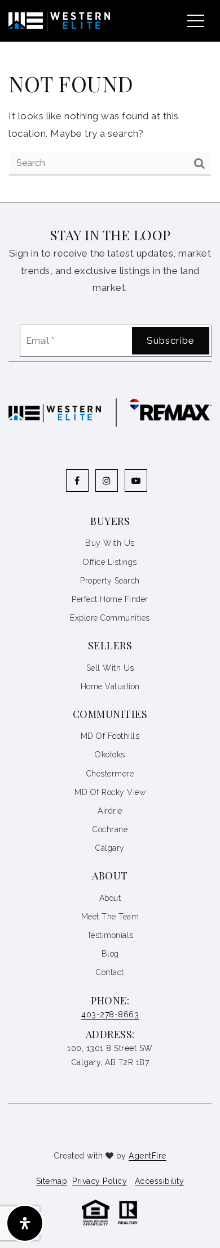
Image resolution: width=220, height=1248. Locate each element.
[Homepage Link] (110, 1212)
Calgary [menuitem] (110, 847)
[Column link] (55, 20)
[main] (110, 101)
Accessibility (159, 1181)
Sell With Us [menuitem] (110, 667)
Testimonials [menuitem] (110, 935)
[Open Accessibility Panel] (25, 1223)
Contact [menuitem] (110, 972)
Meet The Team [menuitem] (110, 916)
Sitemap (52, 1181)
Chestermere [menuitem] (110, 773)
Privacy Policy (99, 1181)
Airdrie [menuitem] (110, 810)
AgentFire (147, 1155)
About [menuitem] (110, 898)
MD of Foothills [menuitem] (110, 735)
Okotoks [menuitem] (110, 754)
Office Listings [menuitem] (110, 562)
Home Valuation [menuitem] (110, 686)
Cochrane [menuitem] (110, 829)
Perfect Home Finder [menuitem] (110, 599)
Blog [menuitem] (110, 953)
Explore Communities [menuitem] (110, 617)
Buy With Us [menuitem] (110, 542)
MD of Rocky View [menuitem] (110, 792)
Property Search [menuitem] (110, 580)
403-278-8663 (110, 1014)
